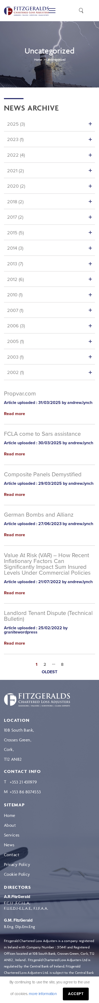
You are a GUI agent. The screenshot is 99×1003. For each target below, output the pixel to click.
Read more (14, 413)
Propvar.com (20, 393)
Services (12, 835)
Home (9, 815)
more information (42, 993)
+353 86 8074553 (25, 791)
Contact (11, 854)
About (10, 825)
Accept (75, 994)
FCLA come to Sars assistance (42, 433)
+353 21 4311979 (23, 782)
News (9, 844)
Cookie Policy (17, 874)
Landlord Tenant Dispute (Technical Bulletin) (48, 616)
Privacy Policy (17, 864)
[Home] (37, 700)
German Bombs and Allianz (38, 514)
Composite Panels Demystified (43, 474)
